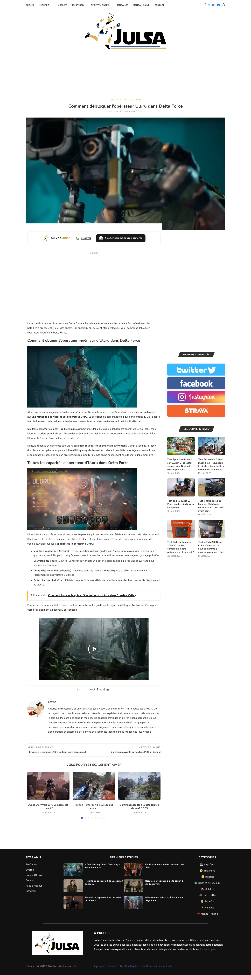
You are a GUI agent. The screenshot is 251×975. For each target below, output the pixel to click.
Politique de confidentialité (157, 966)
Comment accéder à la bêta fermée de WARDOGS (139, 806)
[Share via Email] (108, 689)
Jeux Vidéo (78, 5)
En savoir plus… (209, 949)
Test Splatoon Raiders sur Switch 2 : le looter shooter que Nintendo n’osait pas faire (179, 464)
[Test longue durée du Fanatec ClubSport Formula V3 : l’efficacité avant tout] (211, 487)
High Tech (44, 5)
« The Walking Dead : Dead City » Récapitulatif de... (102, 866)
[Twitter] (209, 5)
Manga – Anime (141, 5)
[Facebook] (205, 5)
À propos (99, 966)
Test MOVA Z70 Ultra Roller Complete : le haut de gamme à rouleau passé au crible (211, 547)
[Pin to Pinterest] (104, 689)
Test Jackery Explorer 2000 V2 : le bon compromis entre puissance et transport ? (180, 547)
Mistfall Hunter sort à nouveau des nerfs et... (94, 806)
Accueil (30, 5)
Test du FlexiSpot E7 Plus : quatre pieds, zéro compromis (180, 504)
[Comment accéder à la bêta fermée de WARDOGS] (139, 786)
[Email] (218, 5)
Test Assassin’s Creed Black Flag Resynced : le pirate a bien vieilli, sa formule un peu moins (211, 464)
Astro (115, 111)
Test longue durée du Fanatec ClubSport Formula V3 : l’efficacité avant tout (211, 506)
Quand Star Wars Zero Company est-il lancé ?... (48, 806)
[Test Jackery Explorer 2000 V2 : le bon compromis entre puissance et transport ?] (181, 529)
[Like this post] (93, 689)
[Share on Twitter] (100, 690)
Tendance (122, 5)
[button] (82, 377)
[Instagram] (213, 5)
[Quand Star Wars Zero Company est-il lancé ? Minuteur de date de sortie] (48, 786)
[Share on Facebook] (97, 689)
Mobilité (62, 5)
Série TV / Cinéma (100, 5)
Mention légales (129, 966)
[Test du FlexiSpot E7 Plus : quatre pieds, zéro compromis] (181, 487)
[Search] (223, 5)
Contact (159, 5)
